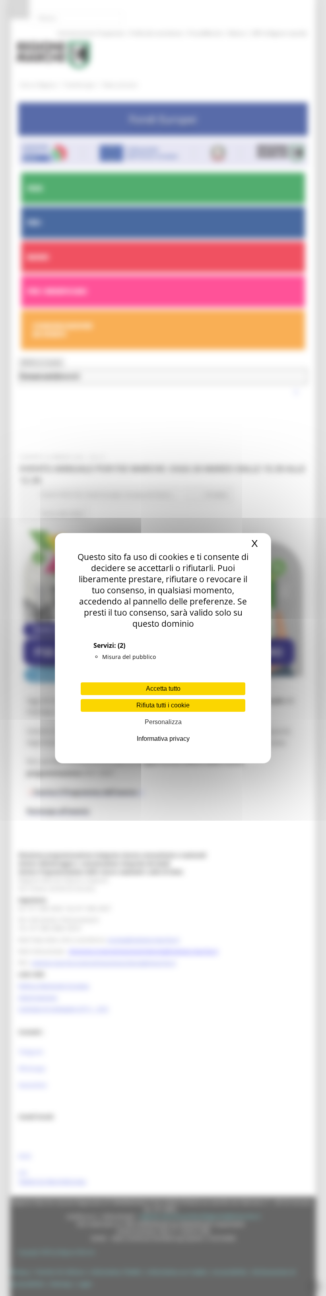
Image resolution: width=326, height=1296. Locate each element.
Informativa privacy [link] (163, 738)
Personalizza (163, 722)
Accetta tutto (163, 688)
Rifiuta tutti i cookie (163, 705)
